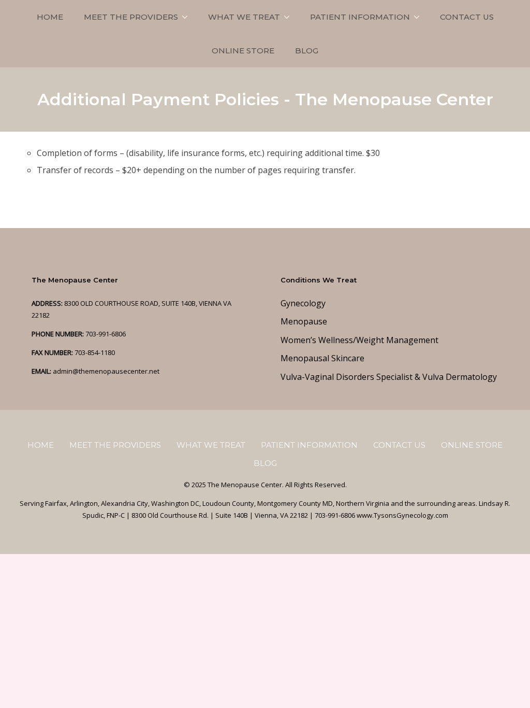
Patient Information (360, 17)
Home (50, 17)
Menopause (304, 321)
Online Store (243, 50)
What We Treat (244, 17)
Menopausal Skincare (322, 358)
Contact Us (467, 17)
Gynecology (303, 303)
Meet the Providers (131, 17)
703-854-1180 (95, 352)
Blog (306, 50)
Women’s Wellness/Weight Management (359, 340)
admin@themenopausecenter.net (106, 371)
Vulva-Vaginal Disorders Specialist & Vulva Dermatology (389, 377)
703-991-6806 (105, 333)
